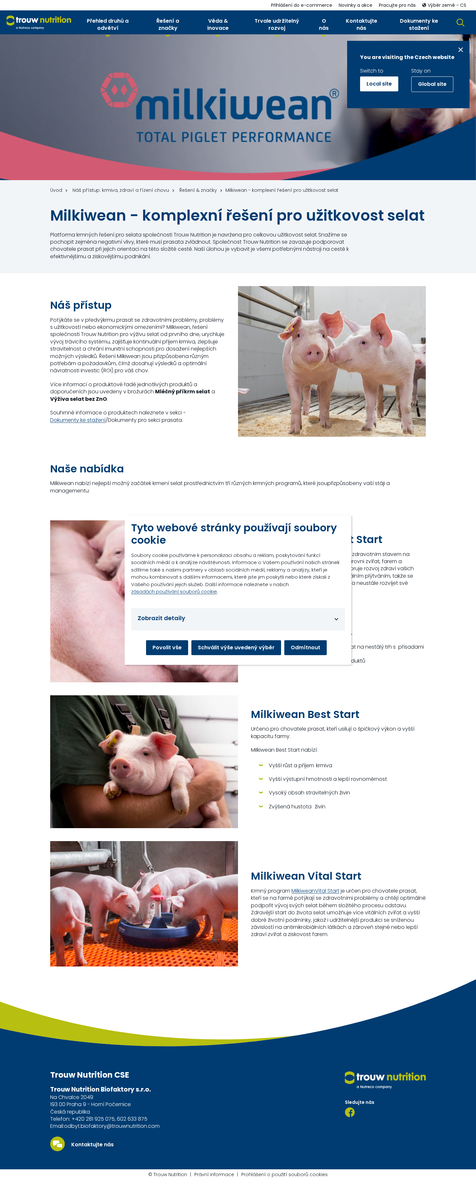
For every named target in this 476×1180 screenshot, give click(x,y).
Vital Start (327, 891)
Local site (379, 83)
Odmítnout (305, 647)
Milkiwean (303, 891)
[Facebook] (350, 1112)
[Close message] (461, 50)
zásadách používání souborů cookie (174, 591)
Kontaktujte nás (92, 1144)
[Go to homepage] (38, 22)
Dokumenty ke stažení (78, 420)
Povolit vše (167, 647)
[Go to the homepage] (385, 1080)
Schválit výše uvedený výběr (236, 647)
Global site (432, 84)
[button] (107, 25)
